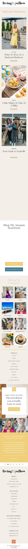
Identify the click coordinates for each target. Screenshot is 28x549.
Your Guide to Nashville (14, 151)
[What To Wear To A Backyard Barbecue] (14, 33)
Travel (14, 148)
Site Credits (13, 546)
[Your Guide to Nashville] (14, 130)
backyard (7, 12)
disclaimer (14, 547)
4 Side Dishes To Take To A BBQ (14, 104)
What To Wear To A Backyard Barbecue (14, 56)
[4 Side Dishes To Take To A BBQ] (14, 81)
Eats (14, 100)
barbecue (19, 12)
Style (14, 52)
